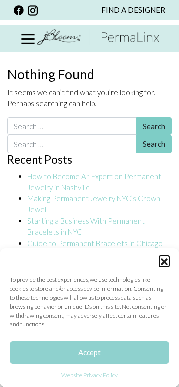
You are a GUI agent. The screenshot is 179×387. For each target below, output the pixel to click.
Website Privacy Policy (89, 375)
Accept (89, 352)
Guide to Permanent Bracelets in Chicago (95, 243)
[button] (164, 260)
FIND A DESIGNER (133, 9)
